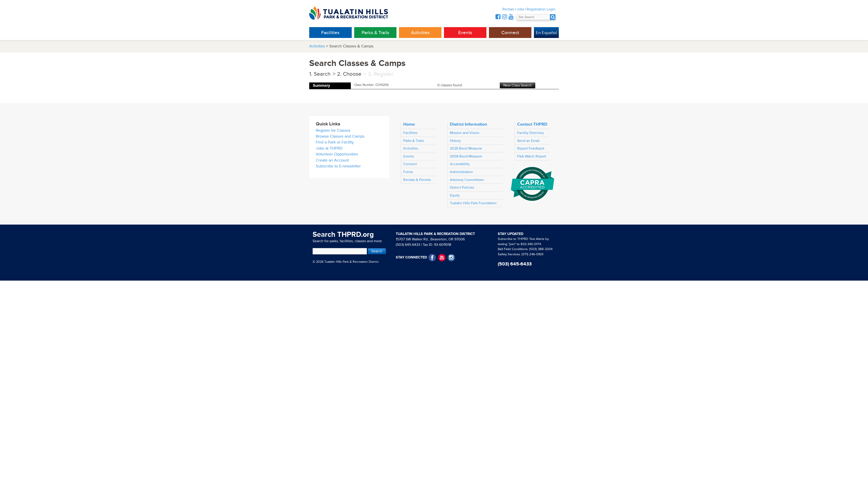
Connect (510, 32)
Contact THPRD (532, 124)
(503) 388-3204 (540, 249)
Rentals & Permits (417, 180)
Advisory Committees (467, 180)
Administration (461, 172)
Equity (455, 195)
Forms (408, 172)
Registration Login (541, 9)
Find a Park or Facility (335, 142)
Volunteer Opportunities (337, 154)
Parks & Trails (375, 32)
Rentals (508, 9)
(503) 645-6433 (408, 244)
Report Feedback (530, 148)
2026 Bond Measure (466, 148)
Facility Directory (530, 133)
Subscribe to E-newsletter (338, 166)
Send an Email (528, 140)
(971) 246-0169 (532, 254)
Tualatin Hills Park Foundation (473, 203)
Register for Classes (333, 130)
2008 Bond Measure (466, 156)
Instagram (451, 257)
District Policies (462, 187)
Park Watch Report (531, 156)
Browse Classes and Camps (340, 136)
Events (465, 32)
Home (409, 124)
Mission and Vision (464, 133)
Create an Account (332, 160)
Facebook (432, 257)
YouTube (442, 257)
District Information (468, 124)
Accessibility (460, 164)
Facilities (330, 32)
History (455, 140)
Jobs (520, 9)
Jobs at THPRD (329, 148)
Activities (420, 32)
